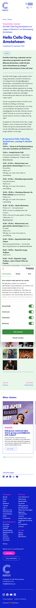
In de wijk (6, 526)
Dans (4, 501)
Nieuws (20, 533)
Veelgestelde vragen (24, 518)
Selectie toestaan (18, 338)
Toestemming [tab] (6, 274)
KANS (4, 516)
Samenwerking (7, 530)
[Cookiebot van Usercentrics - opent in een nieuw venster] (26, 268)
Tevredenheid (22, 524)
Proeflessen (6, 518)
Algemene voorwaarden (22, 513)
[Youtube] (11, 594)
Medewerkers (22, 501)
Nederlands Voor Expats (8, 533)
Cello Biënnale (22, 81)
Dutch (5, 499)
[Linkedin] (15, 594)
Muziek (7, 53)
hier (7, 173)
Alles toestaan (18, 332)
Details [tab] (18, 274)
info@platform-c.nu (9, 583)
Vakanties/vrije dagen (25, 510)
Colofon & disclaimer (20, 599)
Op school (6, 524)
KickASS (5, 528)
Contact (21, 526)
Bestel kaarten (8, 160)
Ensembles (6, 540)
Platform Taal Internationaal (7, 511)
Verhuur (5, 544)
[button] (26, 3)
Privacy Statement (8, 599)
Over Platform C (23, 497)
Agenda (20, 534)
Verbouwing (22, 499)
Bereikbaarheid (23, 508)
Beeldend (6, 503)
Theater (5, 506)
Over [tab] (29, 274)
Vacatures (6, 538)
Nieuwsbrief (22, 536)
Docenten (21, 503)
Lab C (5, 508)
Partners (5, 536)
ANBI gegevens (23, 506)
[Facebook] (7, 594)
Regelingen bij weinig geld (25, 521)
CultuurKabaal (7, 514)
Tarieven (21, 516)
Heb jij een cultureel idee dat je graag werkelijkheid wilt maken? (17, 433)
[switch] (31, 311)
